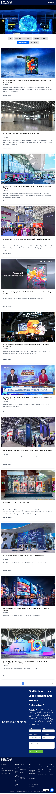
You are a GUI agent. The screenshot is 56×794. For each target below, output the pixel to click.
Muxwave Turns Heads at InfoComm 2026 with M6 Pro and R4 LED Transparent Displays (27, 187)
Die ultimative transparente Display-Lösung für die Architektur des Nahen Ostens (26, 609)
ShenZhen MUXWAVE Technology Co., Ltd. (27, 791)
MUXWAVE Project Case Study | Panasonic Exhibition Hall (21, 133)
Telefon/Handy (32, 734)
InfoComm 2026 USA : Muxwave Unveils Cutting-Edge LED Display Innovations (27, 239)
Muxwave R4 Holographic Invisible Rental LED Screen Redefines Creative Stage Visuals (27, 292)
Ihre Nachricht (32, 741)
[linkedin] (9, 773)
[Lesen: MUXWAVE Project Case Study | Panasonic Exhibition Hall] (28, 115)
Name (30, 728)
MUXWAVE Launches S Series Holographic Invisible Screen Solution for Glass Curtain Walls (27, 81)
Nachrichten (10, 18)
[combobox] (30, 737)
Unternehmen (45, 734)
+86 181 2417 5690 (6, 766)
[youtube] (5, 773)
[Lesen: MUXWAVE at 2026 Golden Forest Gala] (28, 485)
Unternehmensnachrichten (22, 38)
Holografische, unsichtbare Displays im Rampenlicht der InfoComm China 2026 (27, 450)
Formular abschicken (36, 752)
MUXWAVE (3, 18)
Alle (11, 38)
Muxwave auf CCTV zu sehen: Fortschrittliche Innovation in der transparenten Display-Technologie (27, 398)
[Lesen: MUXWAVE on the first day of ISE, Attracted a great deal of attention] (28, 538)
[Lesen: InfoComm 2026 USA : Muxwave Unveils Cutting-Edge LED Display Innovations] (28, 221)
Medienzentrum (22, 42)
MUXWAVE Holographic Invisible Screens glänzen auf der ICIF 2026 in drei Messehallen (26, 345)
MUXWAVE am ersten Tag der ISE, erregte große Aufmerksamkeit (23, 556)
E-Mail (43, 728)
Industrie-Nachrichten (40, 38)
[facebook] (2, 773)
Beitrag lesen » (7, 95)
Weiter (52, 683)
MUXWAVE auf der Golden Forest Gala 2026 (16, 503)
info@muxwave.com (7, 770)
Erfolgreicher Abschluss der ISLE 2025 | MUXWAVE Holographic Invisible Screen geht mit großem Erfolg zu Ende (25, 662)
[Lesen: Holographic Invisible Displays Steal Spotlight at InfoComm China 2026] (28, 432)
